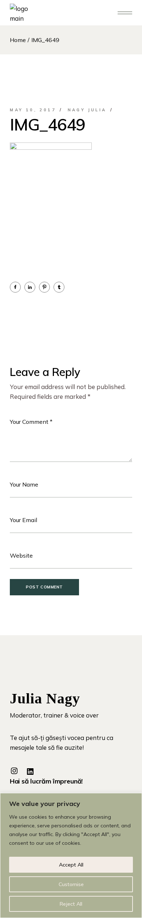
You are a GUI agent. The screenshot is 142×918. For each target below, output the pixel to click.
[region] (71, 855)
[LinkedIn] (30, 771)
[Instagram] (14, 770)
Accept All (71, 864)
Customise (71, 884)
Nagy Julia (87, 109)
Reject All (71, 904)
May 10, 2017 (33, 109)
